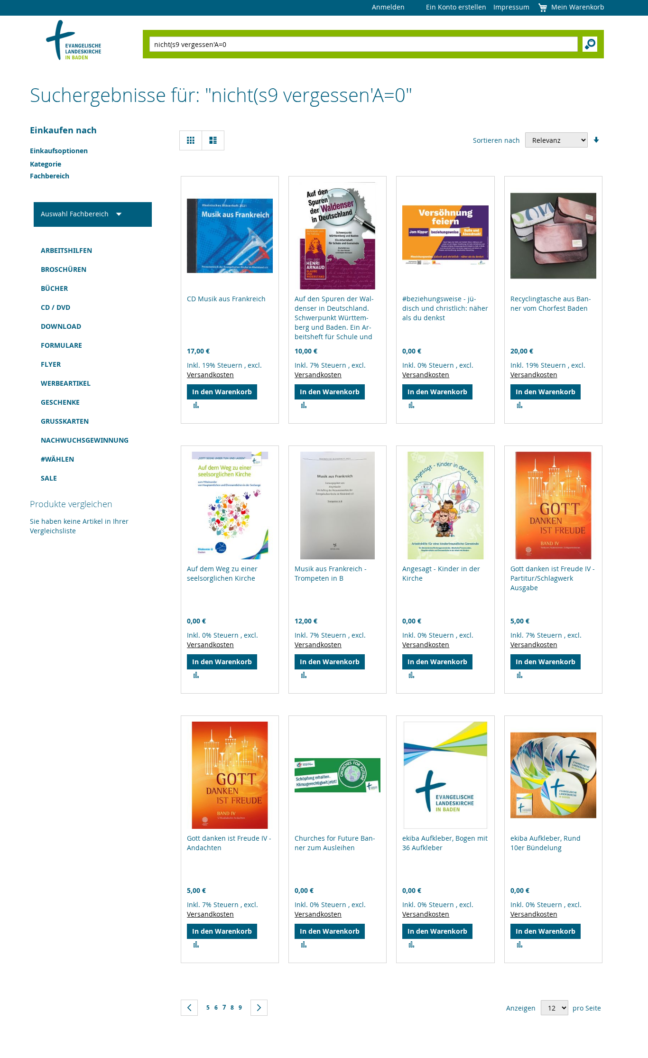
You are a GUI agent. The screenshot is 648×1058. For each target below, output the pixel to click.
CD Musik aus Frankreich (226, 298)
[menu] (93, 364)
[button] (196, 405)
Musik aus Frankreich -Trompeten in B (331, 573)
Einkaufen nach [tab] (63, 130)
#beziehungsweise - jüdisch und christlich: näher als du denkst (445, 308)
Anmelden (388, 6)
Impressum (511, 6)
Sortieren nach (496, 140)
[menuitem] (93, 250)
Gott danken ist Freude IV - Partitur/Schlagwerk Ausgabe (552, 578)
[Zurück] (189, 1008)
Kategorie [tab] (45, 163)
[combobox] (363, 44)
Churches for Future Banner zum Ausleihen (335, 843)
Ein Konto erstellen (456, 6)
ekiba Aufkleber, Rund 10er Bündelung (545, 843)
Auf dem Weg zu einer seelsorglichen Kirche (222, 573)
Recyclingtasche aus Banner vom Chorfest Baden (550, 303)
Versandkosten (210, 374)
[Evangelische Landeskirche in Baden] (73, 41)
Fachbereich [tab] (49, 175)
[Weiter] (259, 1008)
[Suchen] (590, 44)
